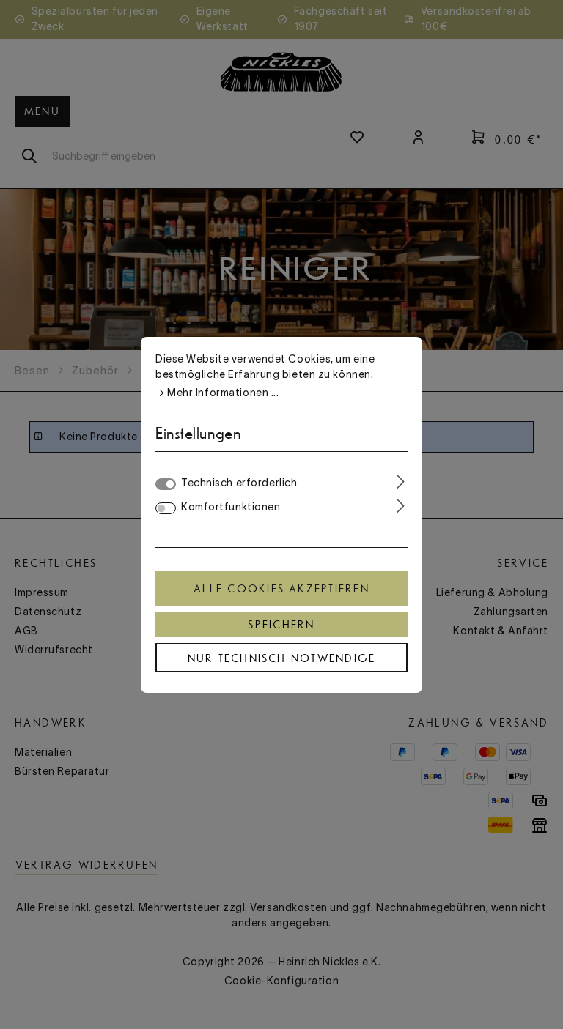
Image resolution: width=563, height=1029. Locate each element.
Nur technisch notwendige (282, 658)
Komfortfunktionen (231, 507)
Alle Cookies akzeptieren (281, 588)
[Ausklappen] (401, 481)
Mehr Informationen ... (223, 392)
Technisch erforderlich (239, 483)
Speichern (281, 624)
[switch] (165, 508)
